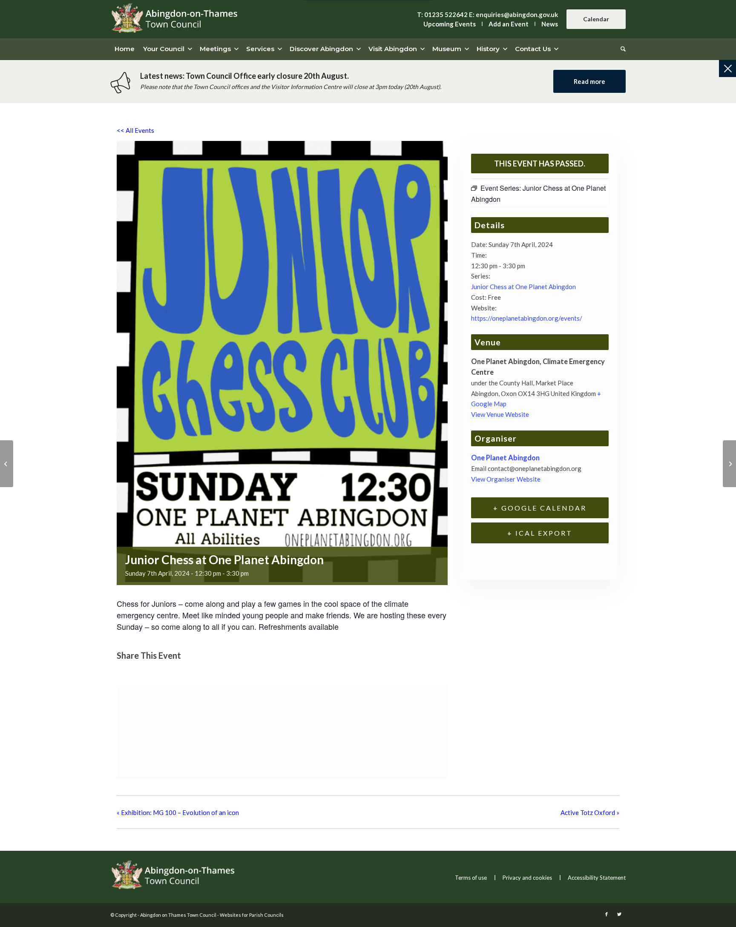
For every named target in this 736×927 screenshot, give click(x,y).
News (549, 24)
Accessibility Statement (597, 877)
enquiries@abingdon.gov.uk (517, 14)
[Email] (167, 671)
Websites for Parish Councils (252, 915)
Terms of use (471, 877)
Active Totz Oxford (590, 812)
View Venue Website (500, 414)
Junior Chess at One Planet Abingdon (523, 286)
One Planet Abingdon (505, 457)
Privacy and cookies (527, 877)
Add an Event (509, 24)
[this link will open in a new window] (126, 671)
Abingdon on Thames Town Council (178, 915)
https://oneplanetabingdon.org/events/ (526, 318)
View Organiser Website (505, 479)
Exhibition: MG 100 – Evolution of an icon (178, 812)
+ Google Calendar (539, 508)
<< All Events (135, 130)
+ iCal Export (539, 533)
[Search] (621, 49)
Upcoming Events (449, 24)
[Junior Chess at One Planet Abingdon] (6, 463)
